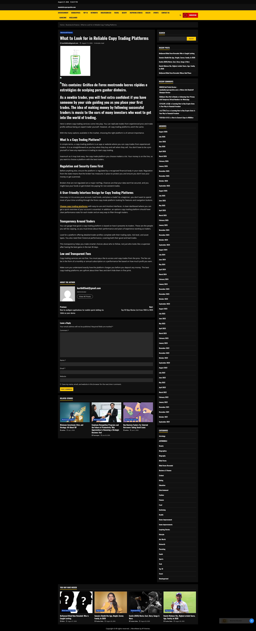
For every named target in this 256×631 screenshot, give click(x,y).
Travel (116, 12)
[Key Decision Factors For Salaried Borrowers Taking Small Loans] (138, 412)
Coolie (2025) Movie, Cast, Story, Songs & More (174, 62)
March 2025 (163, 215)
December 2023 (164, 289)
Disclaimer (73, 17)
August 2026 (163, 131)
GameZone (63, 17)
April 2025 (162, 210)
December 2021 (164, 407)
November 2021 (164, 412)
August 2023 (163, 309)
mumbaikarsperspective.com (67, 7)
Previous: (82, 310)
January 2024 (163, 284)
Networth (94, 12)
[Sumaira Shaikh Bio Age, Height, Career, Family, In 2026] (110, 602)
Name (63, 360)
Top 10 (85, 12)
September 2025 (164, 186)
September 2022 (164, 363)
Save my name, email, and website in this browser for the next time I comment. (91, 384)
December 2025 (164, 171)
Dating (161, 480)
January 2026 (163, 166)
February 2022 (163, 397)
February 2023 (163, 338)
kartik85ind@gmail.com (70, 43)
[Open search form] (180, 15)
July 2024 (162, 254)
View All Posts (85, 296)
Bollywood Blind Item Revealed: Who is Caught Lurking (176, 53)
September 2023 (164, 304)
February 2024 (163, 279)
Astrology (162, 436)
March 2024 (163, 274)
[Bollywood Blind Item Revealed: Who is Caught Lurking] (76, 602)
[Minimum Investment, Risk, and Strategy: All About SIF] (75, 412)
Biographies (75, 12)
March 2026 (163, 156)
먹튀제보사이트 (164, 117)
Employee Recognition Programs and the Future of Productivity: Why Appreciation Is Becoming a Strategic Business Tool (105, 429)
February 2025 (163, 220)
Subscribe (192, 15)
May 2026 (162, 146)
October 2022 (163, 358)
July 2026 (162, 136)
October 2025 (163, 181)
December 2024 (164, 230)
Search (162, 33)
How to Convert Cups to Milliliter (183, 117)
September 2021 (164, 422)
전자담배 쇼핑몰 (164, 103)
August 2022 (163, 367)
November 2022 (164, 353)
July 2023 (162, 313)
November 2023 (164, 294)
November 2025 (164, 176)
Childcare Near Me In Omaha (168, 97)
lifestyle (161, 534)
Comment (64, 330)
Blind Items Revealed (166, 465)
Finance (161, 500)
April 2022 (162, 387)
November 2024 (164, 235)
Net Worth (162, 539)
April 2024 (162, 269)
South (161, 554)
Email (62, 368)
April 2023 (162, 328)
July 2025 (162, 195)
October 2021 (163, 417)
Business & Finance (66, 32)
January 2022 (163, 402)
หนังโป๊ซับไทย (164, 110)
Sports (155, 12)
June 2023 (162, 318)
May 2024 (162, 264)
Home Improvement (165, 519)
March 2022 (163, 392)
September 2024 (164, 245)
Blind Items (162, 460)
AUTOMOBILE (163, 441)
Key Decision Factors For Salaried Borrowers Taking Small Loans (135, 426)
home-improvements (165, 524)
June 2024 (162, 259)
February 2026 (163, 161)
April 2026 (162, 151)
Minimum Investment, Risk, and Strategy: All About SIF (71, 426)
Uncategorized (106, 12)
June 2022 (162, 377)
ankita (63, 430)
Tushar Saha (99, 621)
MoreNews (135, 629)
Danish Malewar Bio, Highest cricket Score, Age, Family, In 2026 (179, 617)
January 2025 (163, 225)
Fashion (161, 495)
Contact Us (165, 12)
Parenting (162, 549)
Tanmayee (96, 435)
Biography (162, 456)
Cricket (161, 475)
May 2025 (162, 205)
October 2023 (163, 299)
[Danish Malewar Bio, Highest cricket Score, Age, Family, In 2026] (180, 602)
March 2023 (163, 333)
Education (162, 485)
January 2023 (163, 343)
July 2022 (162, 372)
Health (148, 12)
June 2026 (162, 141)
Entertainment (63, 12)
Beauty (124, 12)
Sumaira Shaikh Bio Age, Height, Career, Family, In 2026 (177, 57)
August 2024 (163, 250)
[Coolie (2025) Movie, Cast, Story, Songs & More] (145, 602)
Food (160, 505)
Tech (160, 564)
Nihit (63, 621)
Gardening (162, 510)
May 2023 (162, 323)
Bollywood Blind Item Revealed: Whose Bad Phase (175, 73)
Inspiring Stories (136, 12)
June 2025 (162, 200)
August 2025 (163, 191)
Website (63, 376)
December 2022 (164, 348)
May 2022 (162, 382)
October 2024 (163, 240)
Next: (137, 308)
